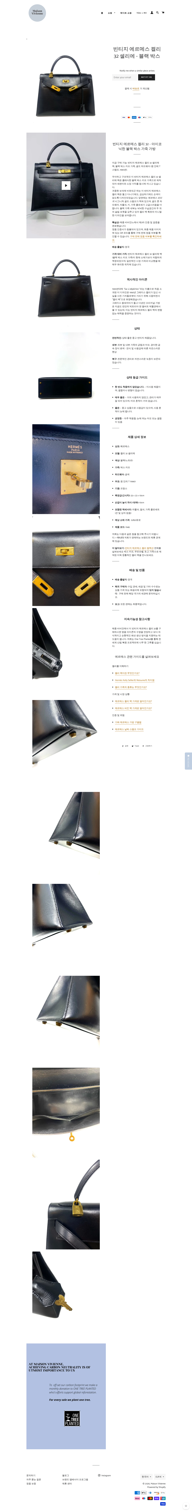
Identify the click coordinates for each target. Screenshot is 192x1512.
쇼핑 (110, 13)
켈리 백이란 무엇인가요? (127, 673)
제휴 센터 (67, 1484)
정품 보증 (31, 1484)
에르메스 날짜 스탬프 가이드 (129, 729)
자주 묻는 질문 (33, 1480)
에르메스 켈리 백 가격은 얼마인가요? (133, 701)
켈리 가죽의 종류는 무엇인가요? (131, 687)
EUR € (158, 1477)
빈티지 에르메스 (133, 548)
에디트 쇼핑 (126, 13)
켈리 (144, 548)
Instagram (106, 1475)
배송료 (136, 89)
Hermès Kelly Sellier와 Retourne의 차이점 (134, 680)
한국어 (145, 1477)
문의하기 (30, 1475)
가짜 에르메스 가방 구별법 (128, 722)
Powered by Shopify (156, 1487)
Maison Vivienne (158, 1484)
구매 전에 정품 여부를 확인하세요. (136, 238)
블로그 (65, 1475)
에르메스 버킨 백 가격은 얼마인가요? (133, 708)
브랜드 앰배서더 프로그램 (75, 1480)
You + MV (142, 13)
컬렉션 (150, 548)
